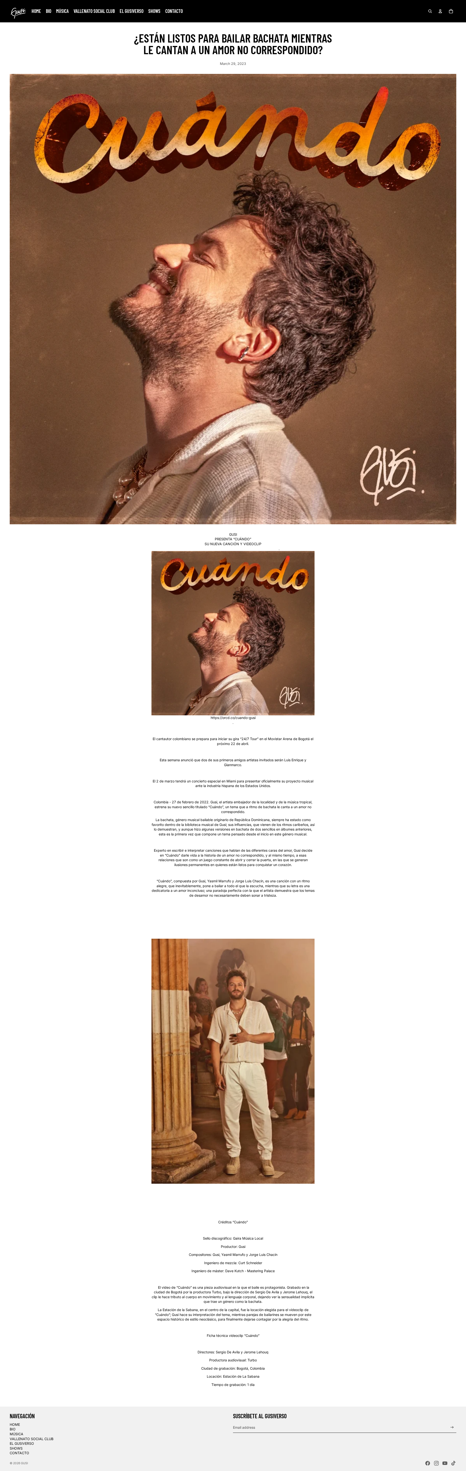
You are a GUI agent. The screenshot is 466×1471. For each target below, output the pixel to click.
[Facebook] (428, 1463)
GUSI (24, 1463)
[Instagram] (436, 1463)
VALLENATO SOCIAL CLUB (31, 1439)
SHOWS (16, 1448)
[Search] (430, 11)
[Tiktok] (453, 1463)
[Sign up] (452, 1427)
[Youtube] (445, 1463)
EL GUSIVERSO (22, 1443)
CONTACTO (19, 1453)
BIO (13, 1429)
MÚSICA (16, 1434)
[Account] (440, 11)
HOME (15, 1424)
